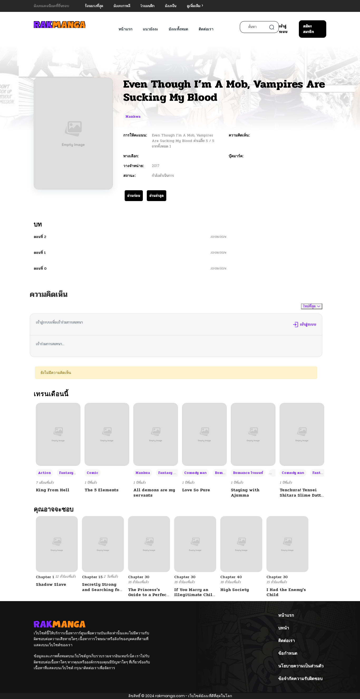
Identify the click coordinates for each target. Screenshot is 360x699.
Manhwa (132, 116)
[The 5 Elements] (107, 434)
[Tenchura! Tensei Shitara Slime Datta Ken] (302, 434)
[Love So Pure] (204, 434)
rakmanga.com (170, 695)
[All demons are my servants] (156, 434)
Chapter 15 (92, 577)
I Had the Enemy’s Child (286, 592)
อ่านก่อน (133, 195)
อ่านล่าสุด (156, 195)
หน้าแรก (125, 29)
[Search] (271, 27)
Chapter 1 (45, 577)
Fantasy (66, 472)
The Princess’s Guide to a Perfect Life (148, 594)
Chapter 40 (231, 577)
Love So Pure (196, 490)
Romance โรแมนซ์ (248, 472)
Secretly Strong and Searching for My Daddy (101, 589)
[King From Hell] (58, 434)
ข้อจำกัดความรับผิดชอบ (300, 679)
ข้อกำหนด (287, 653)
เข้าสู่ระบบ (283, 29)
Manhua (142, 472)
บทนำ (283, 628)
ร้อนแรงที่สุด (94, 6)
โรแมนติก (147, 6)
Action (44, 472)
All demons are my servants (154, 492)
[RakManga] (59, 24)
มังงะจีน (170, 6)
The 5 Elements (102, 490)
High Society (234, 589)
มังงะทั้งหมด (178, 29)
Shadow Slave (51, 584)
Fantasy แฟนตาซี (172, 472)
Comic (92, 472)
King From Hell (52, 490)
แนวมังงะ (150, 29)
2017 (155, 165)
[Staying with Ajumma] (253, 434)
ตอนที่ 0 (40, 268)
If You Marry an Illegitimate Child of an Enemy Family (194, 597)
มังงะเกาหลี (122, 6)
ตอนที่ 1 (40, 252)
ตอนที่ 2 (40, 237)
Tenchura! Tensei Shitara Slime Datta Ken (302, 495)
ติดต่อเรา (206, 29)
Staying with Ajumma (245, 492)
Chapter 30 (138, 577)
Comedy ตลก (195, 472)
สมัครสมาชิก (308, 29)
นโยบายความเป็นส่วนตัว (301, 666)
